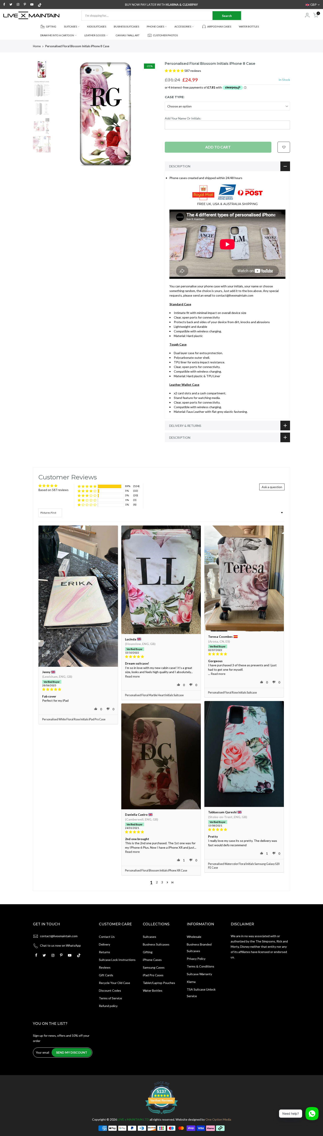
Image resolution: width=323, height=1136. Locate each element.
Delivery (104, 944)
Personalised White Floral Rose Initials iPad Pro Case (73, 719)
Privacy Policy (196, 958)
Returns (104, 952)
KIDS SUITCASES (96, 26)
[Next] (150, 114)
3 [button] (162, 882)
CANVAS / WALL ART (128, 35)
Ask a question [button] (272, 487)
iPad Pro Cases (153, 975)
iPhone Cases (152, 960)
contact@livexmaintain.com (59, 936)
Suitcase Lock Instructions (117, 960)
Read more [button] (132, 676)
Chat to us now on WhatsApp (60, 945)
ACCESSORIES (182, 26)
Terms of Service (110, 998)
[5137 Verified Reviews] (161, 1115)
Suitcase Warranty (199, 974)
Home (37, 46)
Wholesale (194, 937)
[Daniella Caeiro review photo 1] (161, 756)
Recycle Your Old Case (114, 983)
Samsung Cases (154, 967)
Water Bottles (152, 990)
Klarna (191, 982)
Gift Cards (106, 975)
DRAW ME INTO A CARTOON (57, 35)
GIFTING (51, 26)
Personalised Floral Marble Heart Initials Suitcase (154, 695)
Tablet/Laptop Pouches (159, 983)
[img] (78, 689)
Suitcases (149, 937)
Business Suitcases (156, 944)
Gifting (147, 952)
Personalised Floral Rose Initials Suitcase (232, 692)
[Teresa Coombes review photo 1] (244, 578)
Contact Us (107, 937)
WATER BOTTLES (249, 26)
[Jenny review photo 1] (78, 596)
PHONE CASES (155, 26)
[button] (174, 70)
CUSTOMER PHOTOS (165, 35)
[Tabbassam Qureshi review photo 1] (244, 754)
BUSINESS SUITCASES (126, 26)
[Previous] (60, 114)
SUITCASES (70, 26)
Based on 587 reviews (53, 490)
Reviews (105, 967)
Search (227, 16)
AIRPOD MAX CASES (219, 26)
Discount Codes (110, 990)
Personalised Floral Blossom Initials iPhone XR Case (156, 870)
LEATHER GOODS (94, 35)
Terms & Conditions (200, 966)
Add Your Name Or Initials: (183, 118)
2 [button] (157, 882)
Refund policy (108, 1006)
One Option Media (218, 1119)
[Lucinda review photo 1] (161, 579)
